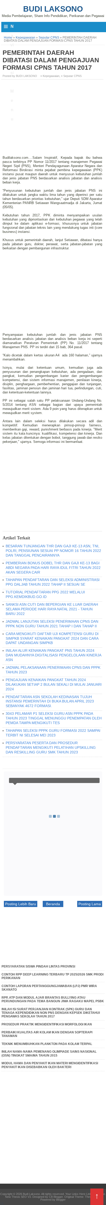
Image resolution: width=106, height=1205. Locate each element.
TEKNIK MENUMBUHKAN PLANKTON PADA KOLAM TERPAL (47, 1044)
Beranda (53, 904)
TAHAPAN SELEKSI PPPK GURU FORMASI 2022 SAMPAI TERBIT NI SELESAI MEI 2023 (53, 732)
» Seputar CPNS (71, 75)
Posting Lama (89, 904)
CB (2, 1203)
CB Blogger (56, 1196)
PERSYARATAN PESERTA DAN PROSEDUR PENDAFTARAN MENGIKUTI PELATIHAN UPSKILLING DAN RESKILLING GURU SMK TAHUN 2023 (51, 747)
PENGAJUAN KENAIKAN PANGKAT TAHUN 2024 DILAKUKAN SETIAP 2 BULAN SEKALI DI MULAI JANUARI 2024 (54, 684)
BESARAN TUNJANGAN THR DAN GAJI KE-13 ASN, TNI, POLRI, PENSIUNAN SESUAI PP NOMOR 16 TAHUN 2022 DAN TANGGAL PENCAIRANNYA (53, 550)
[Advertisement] (53, 119)
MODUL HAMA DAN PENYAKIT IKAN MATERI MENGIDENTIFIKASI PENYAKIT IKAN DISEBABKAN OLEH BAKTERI (50, 1065)
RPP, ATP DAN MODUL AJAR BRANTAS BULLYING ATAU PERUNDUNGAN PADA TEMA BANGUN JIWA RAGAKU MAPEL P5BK (53, 999)
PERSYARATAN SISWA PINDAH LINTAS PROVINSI (38, 966)
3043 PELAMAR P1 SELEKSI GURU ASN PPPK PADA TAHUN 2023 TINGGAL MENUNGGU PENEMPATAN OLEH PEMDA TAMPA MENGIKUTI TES (54, 718)
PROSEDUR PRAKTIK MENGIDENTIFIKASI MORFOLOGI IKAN (47, 1024)
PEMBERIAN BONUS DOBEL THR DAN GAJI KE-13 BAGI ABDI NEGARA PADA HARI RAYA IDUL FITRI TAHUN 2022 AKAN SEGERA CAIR (53, 567)
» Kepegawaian (49, 75)
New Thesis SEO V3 (18, 1196)
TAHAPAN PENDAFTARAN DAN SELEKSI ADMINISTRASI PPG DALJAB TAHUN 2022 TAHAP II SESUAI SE (53, 582)
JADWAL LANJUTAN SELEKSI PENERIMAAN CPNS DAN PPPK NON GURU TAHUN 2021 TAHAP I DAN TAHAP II (52, 623)
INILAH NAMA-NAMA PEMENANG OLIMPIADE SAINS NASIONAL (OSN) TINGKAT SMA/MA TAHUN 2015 (49, 1053)
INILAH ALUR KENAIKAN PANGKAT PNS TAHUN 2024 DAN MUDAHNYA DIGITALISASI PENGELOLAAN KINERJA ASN (53, 655)
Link (88, 1193)
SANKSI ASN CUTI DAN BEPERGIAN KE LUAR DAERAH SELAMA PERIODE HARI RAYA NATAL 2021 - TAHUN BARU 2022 (52, 609)
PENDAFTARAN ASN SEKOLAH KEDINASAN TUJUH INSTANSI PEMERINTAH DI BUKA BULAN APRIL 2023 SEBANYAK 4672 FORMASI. (50, 701)
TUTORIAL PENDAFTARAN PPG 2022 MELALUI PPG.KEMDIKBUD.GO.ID (45, 594)
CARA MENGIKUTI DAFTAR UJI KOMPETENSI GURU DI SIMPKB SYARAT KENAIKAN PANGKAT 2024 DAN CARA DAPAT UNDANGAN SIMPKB (52, 638)
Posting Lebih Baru (20, 904)
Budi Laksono (53, 9)
